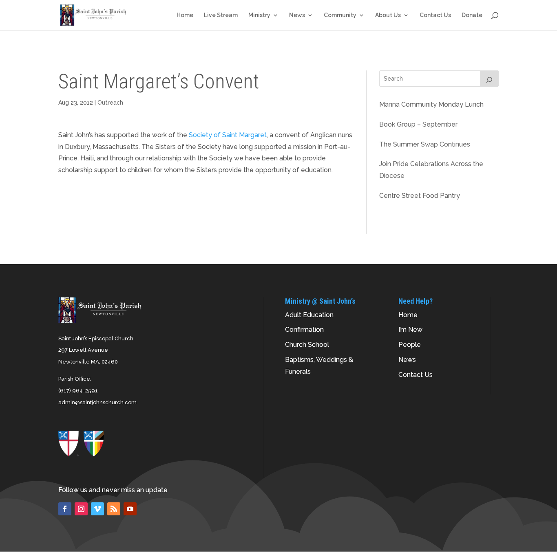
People (409, 344)
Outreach (110, 102)
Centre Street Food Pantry (419, 195)
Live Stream (221, 15)
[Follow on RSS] (113, 508)
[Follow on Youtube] (130, 508)
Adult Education (309, 315)
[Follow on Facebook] (64, 508)
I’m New (410, 329)
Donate (472, 15)
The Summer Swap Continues (424, 144)
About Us (388, 15)
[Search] (489, 78)
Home (185, 15)
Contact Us (435, 15)
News (297, 15)
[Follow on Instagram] (81, 508)
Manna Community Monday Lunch (431, 104)
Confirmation (304, 329)
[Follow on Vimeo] (97, 508)
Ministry (259, 15)
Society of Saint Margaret (228, 135)
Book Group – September (418, 124)
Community (340, 15)
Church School (307, 344)
